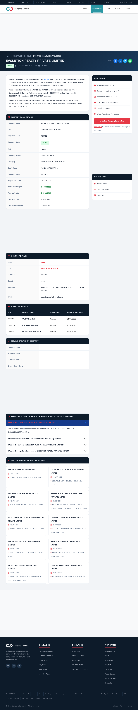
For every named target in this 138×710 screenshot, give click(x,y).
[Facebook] (19, 666)
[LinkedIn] (14, 666)
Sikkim (16, 698)
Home (84, 9)
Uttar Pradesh (110, 678)
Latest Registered (46, 651)
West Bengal (110, 674)
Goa (57, 694)
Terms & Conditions (79, 669)
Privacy (122, 706)
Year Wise (43, 669)
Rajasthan (109, 683)
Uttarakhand (47, 698)
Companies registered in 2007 (107, 91)
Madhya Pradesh (107, 694)
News (117, 9)
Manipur (118, 694)
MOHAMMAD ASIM (30, 325)
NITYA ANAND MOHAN (31, 331)
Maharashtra (110, 651)
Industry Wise (44, 674)
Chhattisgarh (49, 694)
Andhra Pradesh (23, 694)
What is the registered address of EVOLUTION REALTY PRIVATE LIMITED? (38, 451)
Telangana (25, 698)
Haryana (64, 694)
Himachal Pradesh (75, 694)
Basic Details (101, 184)
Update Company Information (112, 121)
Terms (129, 706)
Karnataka (109, 660)
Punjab (9, 698)
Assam (34, 694)
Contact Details (103, 190)
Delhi (107, 656)
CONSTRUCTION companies (107, 103)
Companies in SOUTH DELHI (106, 97)
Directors (100, 195)
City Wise (42, 665)
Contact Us (98, 127)
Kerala (96, 694)
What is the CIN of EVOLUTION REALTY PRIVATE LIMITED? (32, 423)
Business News (78, 656)
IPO (108, 9)
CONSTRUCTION (19, 56)
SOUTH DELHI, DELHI (49, 268)
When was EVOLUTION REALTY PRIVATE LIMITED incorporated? (34, 439)
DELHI (29, 56)
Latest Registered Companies (107, 114)
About (127, 9)
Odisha (126, 694)
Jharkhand (88, 694)
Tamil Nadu (109, 669)
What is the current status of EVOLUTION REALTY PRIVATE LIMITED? (36, 445)
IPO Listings (76, 651)
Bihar (40, 694)
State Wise (43, 660)
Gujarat (108, 665)
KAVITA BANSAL (28, 319)
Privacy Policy (77, 665)
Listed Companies (104, 108)
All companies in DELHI (105, 85)
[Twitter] (8, 666)
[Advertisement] (69, 32)
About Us (76, 660)
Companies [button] (97, 9)
